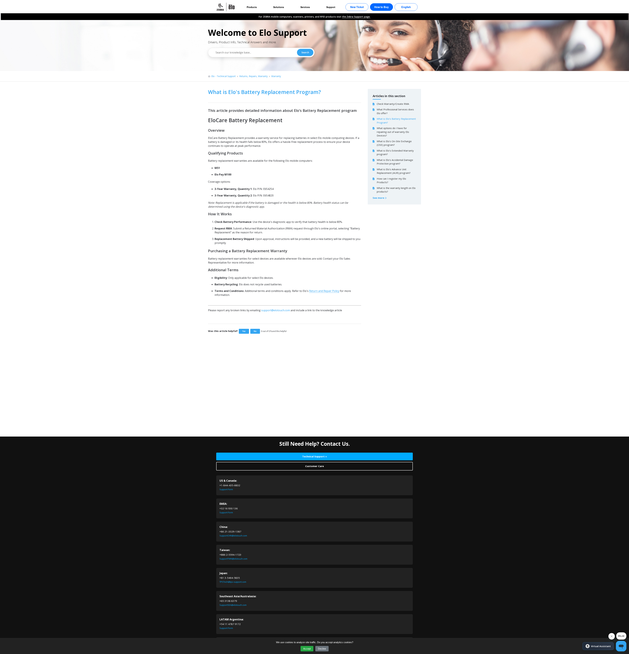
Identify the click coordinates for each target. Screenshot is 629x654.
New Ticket (357, 7)
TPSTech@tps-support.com (232, 581)
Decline (322, 648)
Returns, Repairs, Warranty (253, 76)
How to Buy (381, 7)
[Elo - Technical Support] (227, 7)
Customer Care (314, 466)
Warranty (276, 76)
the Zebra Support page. (356, 16)
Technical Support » (314, 456)
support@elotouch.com (275, 310)
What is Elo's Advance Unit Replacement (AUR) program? (393, 171)
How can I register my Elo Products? (391, 180)
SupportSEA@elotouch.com (233, 604)
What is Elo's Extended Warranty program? (395, 152)
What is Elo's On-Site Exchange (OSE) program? (394, 143)
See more (379, 197)
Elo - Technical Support (223, 76)
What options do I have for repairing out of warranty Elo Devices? (393, 131)
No (255, 331)
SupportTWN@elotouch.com (233, 558)
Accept (307, 648)
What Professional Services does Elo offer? (395, 111)
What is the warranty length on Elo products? (396, 189)
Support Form (226, 489)
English (406, 7)
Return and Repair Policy (324, 291)
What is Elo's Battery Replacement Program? (396, 120)
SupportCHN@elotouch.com (233, 535)
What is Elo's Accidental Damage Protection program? (395, 161)
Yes (244, 331)
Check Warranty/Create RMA (393, 103)
